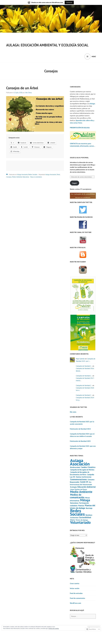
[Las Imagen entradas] (7, 174)
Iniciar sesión (74, 588)
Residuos (89, 515)
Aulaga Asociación (22, 174)
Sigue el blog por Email (79, 158)
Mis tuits (73, 412)
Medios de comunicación (77, 496)
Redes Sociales (32, 174)
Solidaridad (74, 518)
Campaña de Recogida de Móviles (82, 470)
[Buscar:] (83, 616)
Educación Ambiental (86, 487)
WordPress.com (75, 603)
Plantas (81, 505)
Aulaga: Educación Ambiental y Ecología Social (47, 45)
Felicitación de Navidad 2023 (80, 441)
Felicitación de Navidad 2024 (80, 429)
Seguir (74, 183)
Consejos (9, 177)
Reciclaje (89, 508)
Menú (94, 56)
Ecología (73, 487)
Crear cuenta (74, 583)
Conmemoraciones (78, 479)
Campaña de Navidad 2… (84, 366)
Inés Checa (28, 92)
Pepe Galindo (80, 359)
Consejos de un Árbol (22, 88)
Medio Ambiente (17, 177)
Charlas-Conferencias (83, 477)
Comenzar (69, 2)
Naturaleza (26, 177)
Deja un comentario (36, 177)
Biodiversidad (75, 467)
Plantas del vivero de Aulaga (82, 506)
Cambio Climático (88, 467)
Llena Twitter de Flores (78, 489)
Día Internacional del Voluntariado (81, 483)
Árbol (58, 174)
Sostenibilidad (85, 517)
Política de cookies (54, 628)
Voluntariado (80, 522)
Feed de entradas (76, 593)
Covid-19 (84, 482)
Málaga (85, 500)
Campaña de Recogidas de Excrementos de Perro (79, 473)
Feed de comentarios (77, 598)
